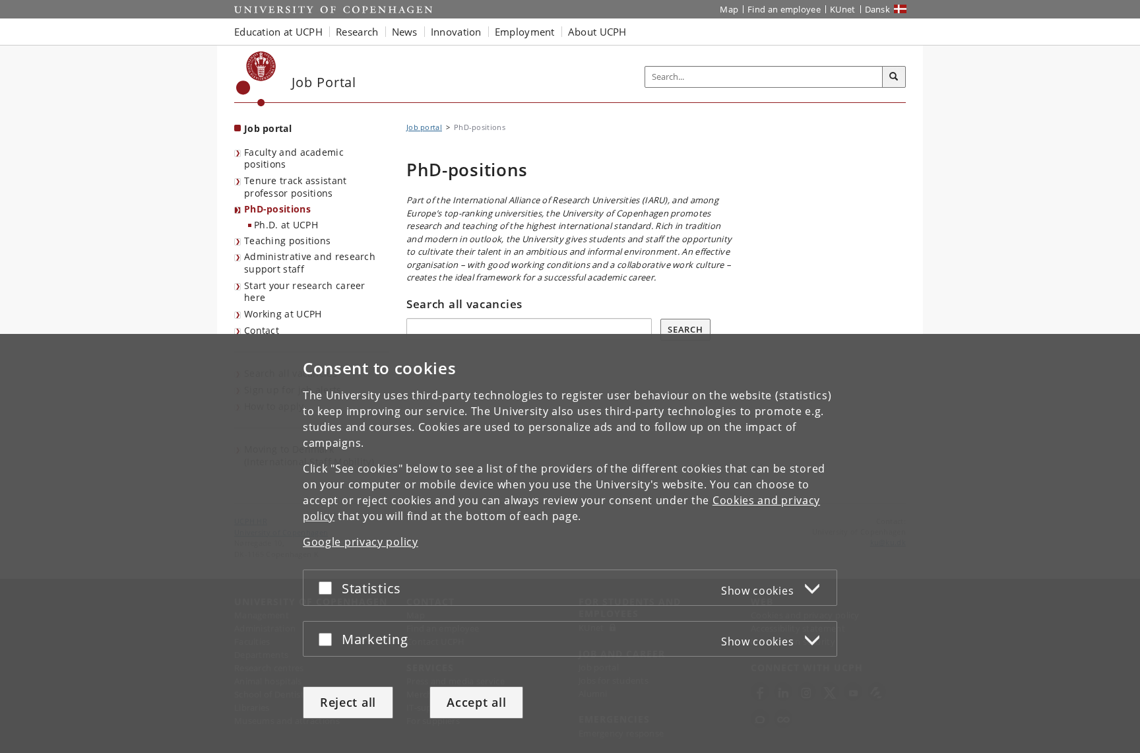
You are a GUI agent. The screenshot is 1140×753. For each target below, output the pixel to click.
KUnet (843, 9)
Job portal (268, 128)
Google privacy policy (360, 542)
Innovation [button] (456, 31)
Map (729, 9)
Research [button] (357, 31)
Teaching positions (287, 240)
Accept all (476, 702)
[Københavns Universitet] (256, 78)
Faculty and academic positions (294, 158)
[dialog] (570, 543)
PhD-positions (277, 209)
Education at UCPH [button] (278, 31)
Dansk (878, 9)
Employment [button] (525, 31)
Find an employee (784, 9)
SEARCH (685, 329)
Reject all (348, 702)
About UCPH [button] (597, 31)
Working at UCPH (283, 314)
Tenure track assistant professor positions (295, 186)
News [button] (405, 31)
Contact (261, 330)
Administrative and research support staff (309, 262)
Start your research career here (304, 291)
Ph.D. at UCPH (286, 224)
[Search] (894, 77)
